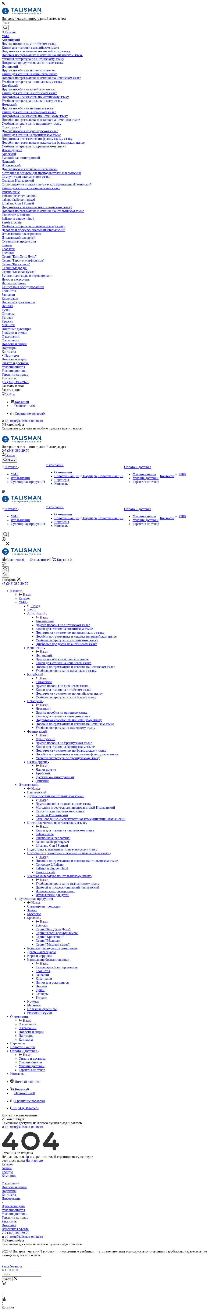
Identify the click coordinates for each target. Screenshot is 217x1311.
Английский (45, 621)
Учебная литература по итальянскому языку (67, 883)
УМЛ (31, 610)
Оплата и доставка (32, 1058)
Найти (7, 1279)
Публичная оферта (15, 1229)
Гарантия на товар (15, 1217)
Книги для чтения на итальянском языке (65, 830)
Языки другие (46, 769)
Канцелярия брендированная (57, 967)
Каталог (24, 598)
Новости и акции (14, 1187)
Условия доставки (15, 1214)
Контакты (9, 1195)
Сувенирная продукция (44, 906)
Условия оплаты (13, 1210)
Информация (11, 1198)
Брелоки (42, 925)
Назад (27, 594)
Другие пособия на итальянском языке (63, 803)
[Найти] (5, 27)
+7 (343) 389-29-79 (16, 382)
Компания (9, 1175)
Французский (45, 739)
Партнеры (9, 1191)
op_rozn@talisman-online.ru (24, 420)
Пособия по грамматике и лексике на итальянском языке (77, 861)
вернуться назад (13, 1160)
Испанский (44, 655)
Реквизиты (9, 1221)
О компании (27, 1024)
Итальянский (36, 792)
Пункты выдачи (13, 1206)
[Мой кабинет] (4, 540)
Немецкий (43, 708)
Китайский (44, 682)
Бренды (7, 1172)
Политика (9, 1225)
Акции (7, 1168)
